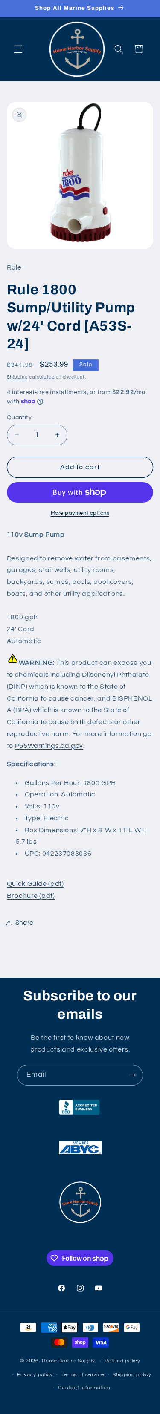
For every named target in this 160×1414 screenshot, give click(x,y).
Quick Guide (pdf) (35, 883)
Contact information (84, 1387)
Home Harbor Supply (68, 1361)
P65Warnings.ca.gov (49, 745)
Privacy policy (35, 1374)
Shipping (17, 377)
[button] (18, 49)
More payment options (80, 513)
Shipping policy (132, 1374)
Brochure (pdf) (31, 895)
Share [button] (24, 923)
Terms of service (83, 1374)
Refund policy (122, 1361)
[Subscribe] (133, 1075)
